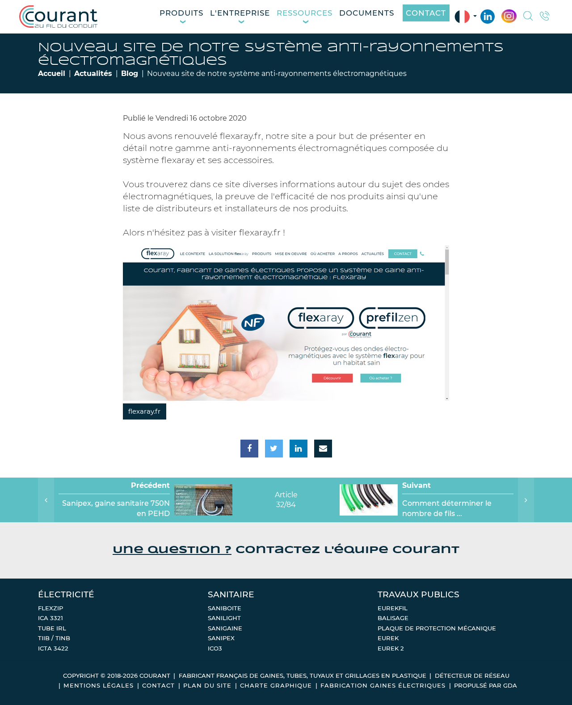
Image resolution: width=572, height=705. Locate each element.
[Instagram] (509, 16)
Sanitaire (231, 594)
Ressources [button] (304, 12)
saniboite (224, 608)
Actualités (93, 73)
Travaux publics (418, 594)
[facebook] (249, 448)
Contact (426, 12)
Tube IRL (52, 628)
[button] (528, 17)
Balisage (393, 617)
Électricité (66, 594)
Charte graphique (276, 685)
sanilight (224, 617)
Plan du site (207, 685)
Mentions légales (98, 685)
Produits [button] (181, 12)
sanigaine (225, 628)
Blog (129, 73)
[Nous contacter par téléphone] (545, 17)
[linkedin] (298, 448)
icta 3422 (53, 648)
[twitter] (274, 448)
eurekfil (393, 608)
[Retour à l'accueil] (58, 16)
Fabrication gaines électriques (383, 685)
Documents (366, 12)
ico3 (215, 648)
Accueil (51, 73)
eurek (388, 638)
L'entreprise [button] (240, 12)
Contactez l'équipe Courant (286, 550)
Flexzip (50, 608)
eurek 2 (391, 648)
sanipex (221, 638)
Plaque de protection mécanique (437, 628)
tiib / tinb (54, 638)
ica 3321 (50, 617)
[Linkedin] (487, 16)
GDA (510, 685)
